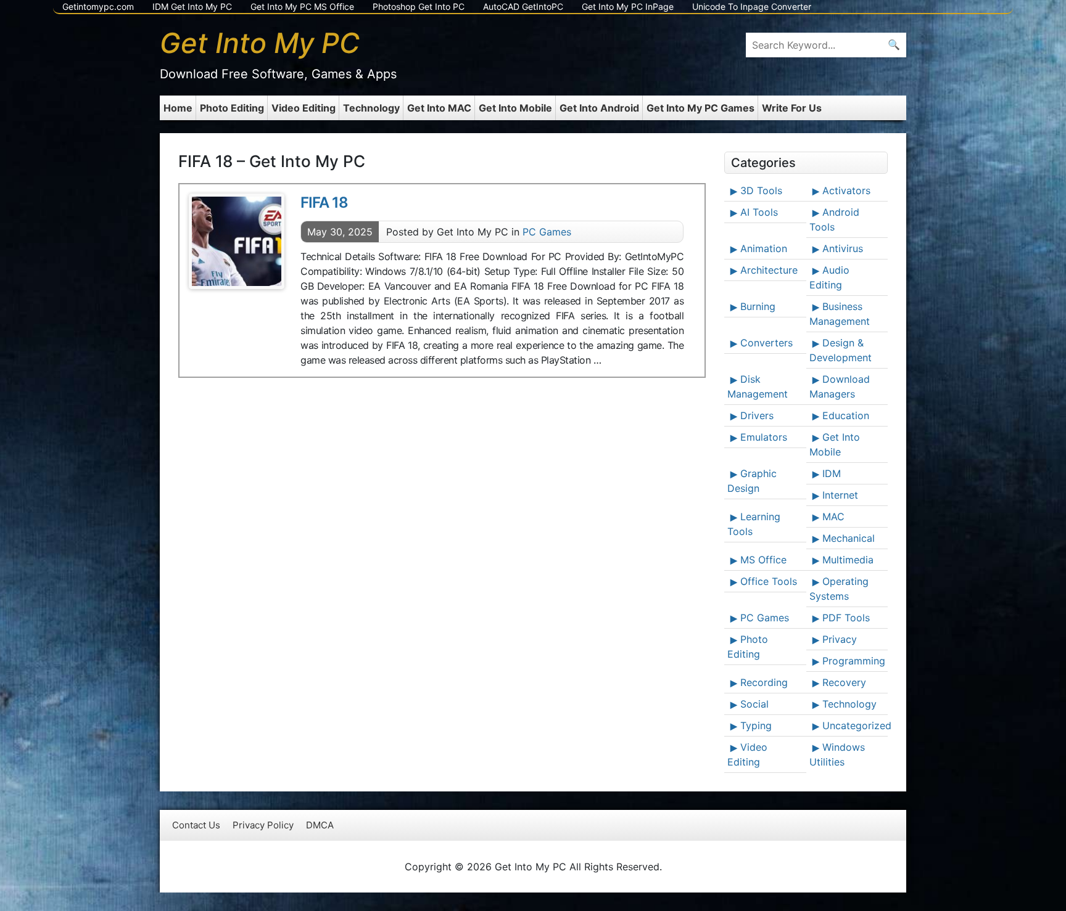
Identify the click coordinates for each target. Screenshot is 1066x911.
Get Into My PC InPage (628, 6)
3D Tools (761, 190)
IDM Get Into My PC (192, 6)
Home (177, 108)
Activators (846, 190)
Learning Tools (753, 523)
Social (754, 704)
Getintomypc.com (98, 6)
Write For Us (792, 108)
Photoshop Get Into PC (419, 6)
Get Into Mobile (515, 108)
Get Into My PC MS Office (302, 6)
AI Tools (759, 212)
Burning (757, 306)
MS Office (763, 560)
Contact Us (196, 825)
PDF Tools (846, 617)
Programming (853, 661)
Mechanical (848, 538)
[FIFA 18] (236, 241)
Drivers (757, 415)
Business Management (839, 313)
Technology (371, 108)
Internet (840, 495)
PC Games (547, 232)
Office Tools (768, 581)
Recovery (844, 682)
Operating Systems (839, 588)
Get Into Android (599, 108)
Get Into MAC (439, 108)
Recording (764, 682)
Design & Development (840, 350)
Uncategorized (853, 725)
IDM (831, 473)
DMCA (320, 825)
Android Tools (834, 219)
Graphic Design (752, 480)
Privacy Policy (263, 825)
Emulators (763, 437)
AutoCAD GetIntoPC (523, 6)
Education (845, 415)
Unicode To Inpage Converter (751, 6)
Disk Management (757, 386)
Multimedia (848, 560)
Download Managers (839, 386)
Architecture (769, 270)
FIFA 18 (324, 202)
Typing (756, 725)
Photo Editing (232, 108)
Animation (763, 248)
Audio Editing (829, 277)
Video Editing (303, 108)
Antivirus (842, 248)
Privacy (839, 639)
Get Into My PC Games (700, 108)
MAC (833, 516)
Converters (766, 343)
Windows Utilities (837, 754)
